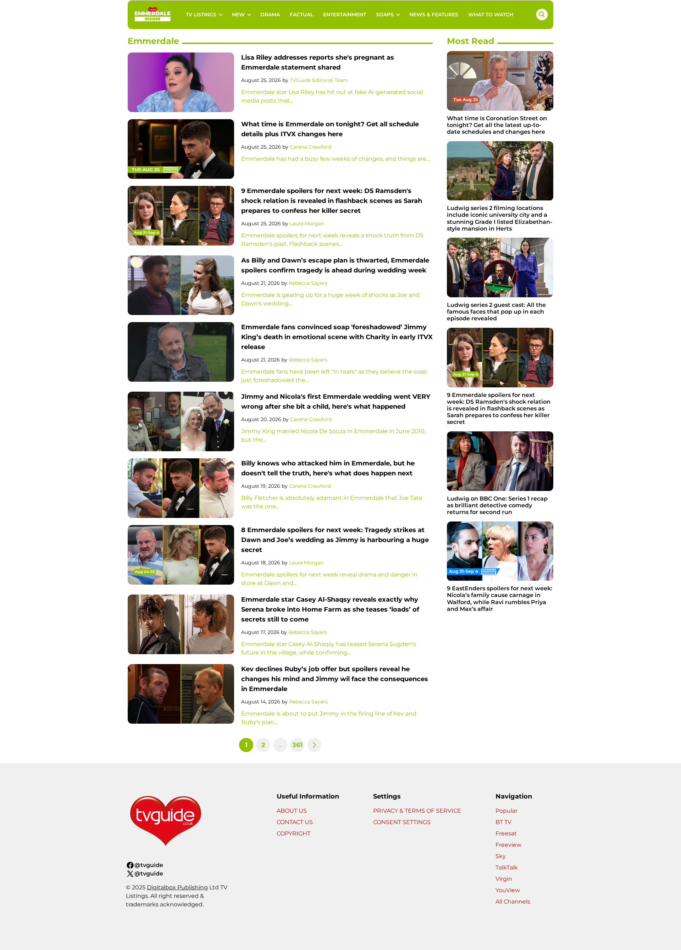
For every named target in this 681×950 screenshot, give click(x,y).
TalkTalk (506, 867)
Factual (301, 14)
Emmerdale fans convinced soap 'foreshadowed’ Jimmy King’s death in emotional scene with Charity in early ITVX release (337, 337)
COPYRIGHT (293, 833)
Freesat (506, 833)
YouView (507, 890)
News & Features (433, 14)
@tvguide (148, 865)
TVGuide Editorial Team (319, 80)
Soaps (385, 14)
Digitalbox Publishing (177, 887)
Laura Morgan (307, 223)
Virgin (503, 879)
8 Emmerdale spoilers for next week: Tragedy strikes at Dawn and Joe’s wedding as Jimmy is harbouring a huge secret (335, 540)
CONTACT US (295, 822)
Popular (506, 810)
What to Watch (490, 14)
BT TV (503, 822)
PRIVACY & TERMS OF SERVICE (417, 810)
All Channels (512, 901)
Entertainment (344, 14)
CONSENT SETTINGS (402, 822)
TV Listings (201, 14)
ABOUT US (292, 810)
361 (297, 745)
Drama (270, 14)
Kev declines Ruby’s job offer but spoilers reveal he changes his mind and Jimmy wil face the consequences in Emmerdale (334, 679)
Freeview (508, 844)
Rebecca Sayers (308, 283)
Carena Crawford (310, 147)
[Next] (314, 745)
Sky (500, 856)
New (238, 14)
